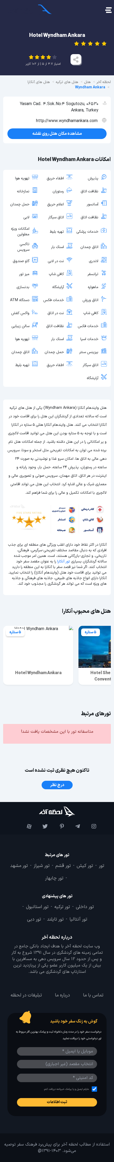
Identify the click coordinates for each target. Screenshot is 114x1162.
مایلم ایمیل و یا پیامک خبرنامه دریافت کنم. (66, 1089)
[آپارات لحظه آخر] (25, 826)
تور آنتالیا (78, 919)
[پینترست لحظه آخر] (57, 827)
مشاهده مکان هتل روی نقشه (57, 134)
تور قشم (63, 866)
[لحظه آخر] (57, 811)
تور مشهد (19, 866)
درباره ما (62, 995)
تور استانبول (37, 907)
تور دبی (34, 919)
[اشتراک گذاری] (76, 59)
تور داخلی (85, 907)
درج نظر (57, 785)
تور (101, 866)
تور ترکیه (62, 907)
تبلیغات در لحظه (26, 995)
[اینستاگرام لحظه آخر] (89, 827)
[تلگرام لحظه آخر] (73, 827)
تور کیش (85, 866)
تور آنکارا (63, 561)
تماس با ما (93, 995)
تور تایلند (55, 919)
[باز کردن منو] (108, 11)
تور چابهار (54, 878)
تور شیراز (42, 866)
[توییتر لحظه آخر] (41, 827)
